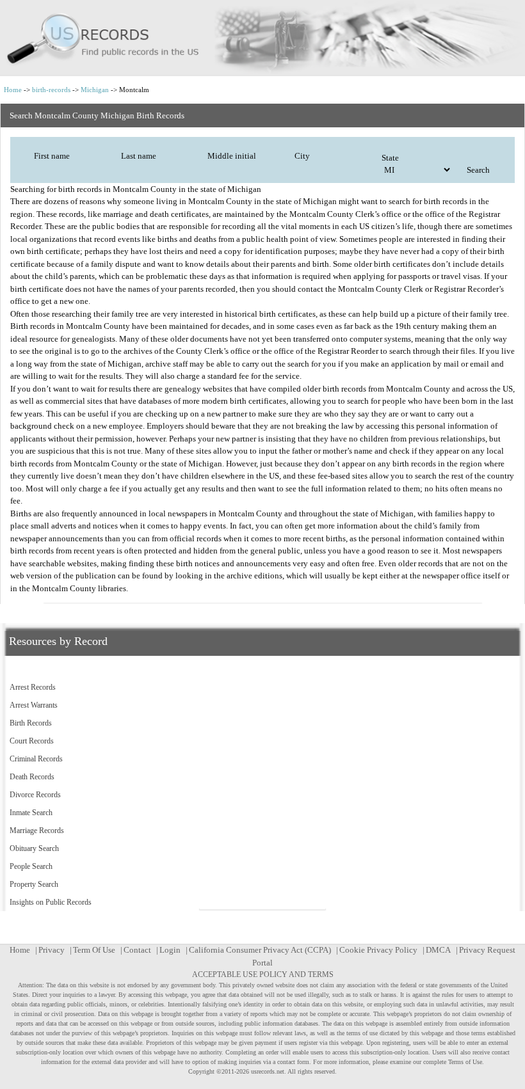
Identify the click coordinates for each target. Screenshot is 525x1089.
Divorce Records (35, 794)
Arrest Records (33, 687)
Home (13, 89)
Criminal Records (36, 758)
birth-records (51, 89)
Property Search (34, 884)
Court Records (32, 740)
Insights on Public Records (51, 902)
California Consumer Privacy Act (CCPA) (260, 950)
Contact (137, 950)
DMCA (438, 950)
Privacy (51, 950)
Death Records (32, 776)
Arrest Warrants (34, 705)
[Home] (262, 38)
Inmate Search (31, 812)
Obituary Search (34, 848)
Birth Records (31, 723)
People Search (31, 866)
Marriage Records (37, 830)
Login (170, 950)
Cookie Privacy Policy (378, 950)
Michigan (95, 89)
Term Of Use (94, 950)
